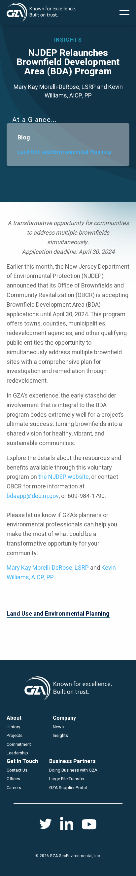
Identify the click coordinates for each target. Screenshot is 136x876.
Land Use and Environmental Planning (64, 152)
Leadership (17, 753)
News (58, 727)
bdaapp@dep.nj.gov (33, 496)
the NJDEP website (63, 477)
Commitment (19, 744)
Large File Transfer (67, 779)
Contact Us (17, 770)
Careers (14, 787)
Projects (14, 735)
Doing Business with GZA (73, 770)
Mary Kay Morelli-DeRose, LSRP (48, 567)
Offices (13, 779)
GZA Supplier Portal (68, 787)
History (13, 727)
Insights (60, 735)
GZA (41, 12)
